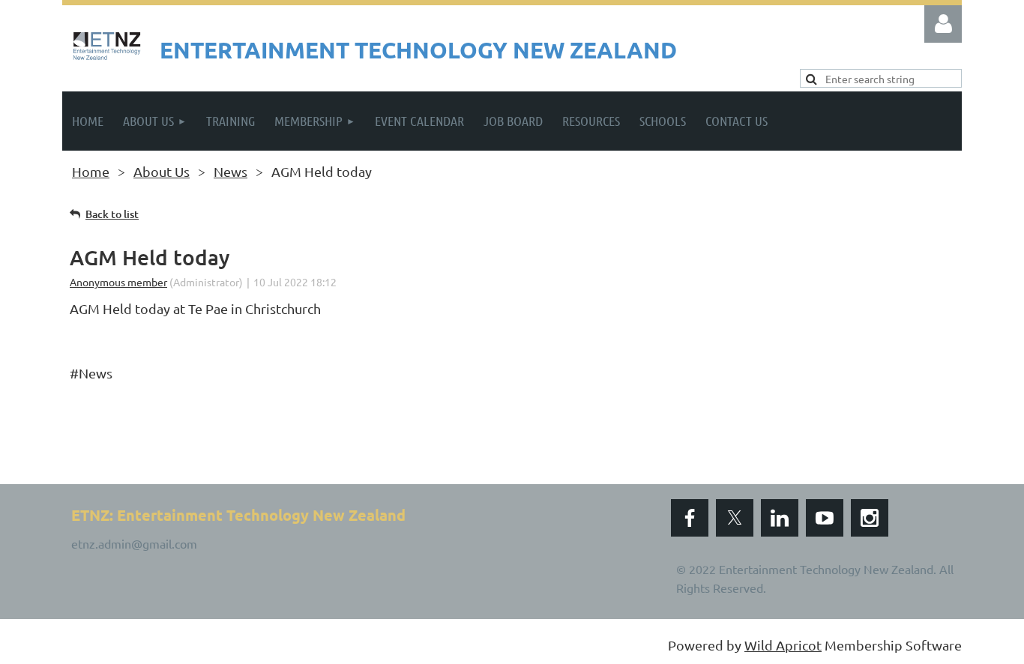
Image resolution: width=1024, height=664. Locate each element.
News (230, 171)
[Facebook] (689, 518)
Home (90, 171)
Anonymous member (118, 282)
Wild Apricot (783, 645)
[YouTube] (824, 518)
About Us (161, 171)
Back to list (112, 214)
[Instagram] (869, 518)
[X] (734, 518)
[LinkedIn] (779, 518)
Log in (943, 24)
